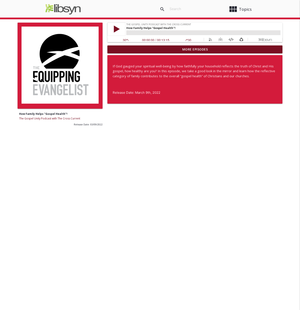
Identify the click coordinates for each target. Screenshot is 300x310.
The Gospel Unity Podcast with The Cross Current (49, 118)
